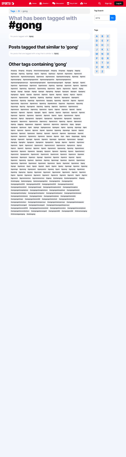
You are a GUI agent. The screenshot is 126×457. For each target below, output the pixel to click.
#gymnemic (66, 172)
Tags (12, 11)
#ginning (70, 127)
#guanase (81, 154)
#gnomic (80, 133)
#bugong (29, 70)
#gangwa (73, 91)
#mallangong (15, 181)
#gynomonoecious (38, 178)
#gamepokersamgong (63, 76)
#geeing (47, 106)
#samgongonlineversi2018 (19, 208)
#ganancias (66, 88)
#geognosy (76, 118)
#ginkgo (36, 127)
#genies (51, 112)
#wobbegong (31, 214)
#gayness (62, 103)
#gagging (70, 70)
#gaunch (80, 100)
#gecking (40, 106)
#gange (20, 91)
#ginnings (78, 127)
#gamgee (68, 82)
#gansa (51, 94)
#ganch (74, 88)
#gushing (14, 172)
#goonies (36, 148)
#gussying (22, 172)
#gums (59, 163)
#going (83, 136)
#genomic (39, 115)
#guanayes (23, 157)
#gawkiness (34, 103)
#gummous (51, 163)
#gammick (14, 88)
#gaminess (33, 85)
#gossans (23, 151)
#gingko (78, 124)
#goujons (47, 151)
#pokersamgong (26, 181)
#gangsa (41, 91)
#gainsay (44, 73)
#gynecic (71, 175)
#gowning (63, 151)
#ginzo (13, 130)
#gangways (14, 94)
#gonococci (29, 145)
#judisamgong (57, 178)
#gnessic (47, 133)
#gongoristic (49, 142)
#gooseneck (52, 148)
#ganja (22, 94)
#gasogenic (75, 97)
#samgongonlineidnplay (18, 193)
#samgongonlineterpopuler (75, 202)
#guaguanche (24, 154)
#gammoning (41, 88)
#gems (50, 109)
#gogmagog (75, 136)
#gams (59, 88)
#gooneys (28, 148)
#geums (69, 121)
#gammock (31, 88)
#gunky (60, 166)
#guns (57, 169)
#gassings (31, 100)
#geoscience (53, 121)
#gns (62, 136)
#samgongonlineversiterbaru (20, 211)
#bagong (14, 70)
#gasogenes (66, 97)
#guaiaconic (35, 154)
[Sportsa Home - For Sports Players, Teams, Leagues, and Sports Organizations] (9, 3)
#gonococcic (39, 145)
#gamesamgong (16, 79)
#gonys (79, 145)
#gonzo (13, 148)
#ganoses (37, 94)
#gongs (57, 142)
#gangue (57, 91)
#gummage (54, 160)
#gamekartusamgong (27, 76)
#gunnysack (32, 169)
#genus (77, 115)
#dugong (54, 70)
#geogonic (14, 121)
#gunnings (14, 169)
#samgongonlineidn (73, 190)
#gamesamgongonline (47, 79)
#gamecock (78, 73)
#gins (85, 127)
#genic (44, 112)
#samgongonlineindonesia (72, 193)
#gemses (64, 109)
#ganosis (44, 94)
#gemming (34, 109)
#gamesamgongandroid (30, 79)
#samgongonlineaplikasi (57, 190)
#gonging (14, 142)
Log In (118, 3)
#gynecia (63, 175)
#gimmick (47, 124)
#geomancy (43, 121)
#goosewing (61, 148)
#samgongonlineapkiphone (19, 190)
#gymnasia (37, 172)
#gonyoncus (71, 145)
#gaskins (57, 97)
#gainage (14, 73)
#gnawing (58, 130)
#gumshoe (66, 163)
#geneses (14, 112)
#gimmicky (64, 124)
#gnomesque (72, 133)
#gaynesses (70, 103)
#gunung (64, 169)
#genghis (37, 112)
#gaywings (14, 106)
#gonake (37, 139)
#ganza (72, 94)
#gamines (14, 85)
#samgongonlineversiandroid (39, 208)
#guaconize (14, 154)
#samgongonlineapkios (70, 187)
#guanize (64, 157)
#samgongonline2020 (49, 184)
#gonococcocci (50, 145)
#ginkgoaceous (46, 127)
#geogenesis (30, 118)
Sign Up (108, 3)
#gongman (30, 142)
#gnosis (56, 136)
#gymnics (82, 172)
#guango (40, 157)
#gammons (51, 88)
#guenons (14, 160)
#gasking (41, 97)
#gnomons (41, 136)
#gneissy (39, 133)
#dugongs (62, 70)
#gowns (70, 151)
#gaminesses (43, 85)
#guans (78, 157)
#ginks (63, 127)
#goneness (61, 139)
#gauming (57, 100)
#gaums (73, 100)
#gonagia (29, 139)
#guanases (14, 157)
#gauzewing (15, 103)
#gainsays (52, 73)
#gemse (57, 109)
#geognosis (67, 118)
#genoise (22, 115)
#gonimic (72, 142)
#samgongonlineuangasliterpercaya (58, 205)
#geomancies (33, 121)
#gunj (28, 166)
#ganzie (79, 94)
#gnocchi (55, 133)
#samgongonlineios (36, 196)
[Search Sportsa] (99, 3)
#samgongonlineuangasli (19, 205)
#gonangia (53, 139)
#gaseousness (23, 97)
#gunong (51, 169)
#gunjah (41, 166)
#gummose (23, 163)
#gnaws (74, 130)
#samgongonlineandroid (65, 184)
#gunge (13, 166)
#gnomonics (32, 136)
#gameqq (75, 76)
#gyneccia (54, 175)
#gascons (14, 97)
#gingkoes (14, 127)
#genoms (47, 115)
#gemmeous (15, 109)
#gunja (34, 166)
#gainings (29, 73)
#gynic (78, 175)
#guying (29, 172)
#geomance (23, 121)
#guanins (56, 157)
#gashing (33, 97)
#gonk (21, 145)
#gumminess (81, 160)
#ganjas (29, 94)
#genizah (74, 112)
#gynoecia (14, 178)
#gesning (62, 121)
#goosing (70, 148)
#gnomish (14, 136)
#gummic (72, 160)
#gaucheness (40, 100)
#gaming (51, 85)
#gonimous (80, 142)
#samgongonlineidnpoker (36, 193)
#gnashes (49, 130)
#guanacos (72, 154)
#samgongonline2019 (33, 184)
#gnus (68, 136)
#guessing (22, 160)
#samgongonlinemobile (68, 196)
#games (82, 76)
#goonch (20, 148)
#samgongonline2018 (18, 184)
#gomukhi (21, 139)
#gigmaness (29, 124)
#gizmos (35, 130)
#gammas (84, 85)
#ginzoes (20, 130)
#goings (13, 139)
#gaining (21, 73)
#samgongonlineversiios (58, 208)
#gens (60, 115)
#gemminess (25, 109)
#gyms (13, 175)
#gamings (59, 85)
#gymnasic (46, 172)
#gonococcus (61, 145)
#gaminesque (23, 85)
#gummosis (42, 163)
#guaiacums (45, 154)
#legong (81, 178)
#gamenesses (50, 76)
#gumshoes (75, 163)
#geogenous (48, 118)
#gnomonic (22, 136)
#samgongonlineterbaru (18, 202)
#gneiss (81, 130)
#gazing (22, 106)
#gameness (40, 76)
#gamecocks (15, 76)
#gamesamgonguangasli (55, 82)
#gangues (65, 91)
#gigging (20, 124)
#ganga (13, 91)
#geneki (72, 109)
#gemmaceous (73, 106)
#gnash (42, 130)
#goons (43, 148)
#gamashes (68, 73)
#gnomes (63, 133)
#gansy (65, 94)
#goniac (64, 142)
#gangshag (49, 91)
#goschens (14, 151)
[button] (33, 3)
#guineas (30, 160)
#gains (37, 73)
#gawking (43, 103)
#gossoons (31, 151)
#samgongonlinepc (17, 199)
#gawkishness (52, 103)
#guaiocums (54, 154)
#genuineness (68, 115)
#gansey (59, 94)
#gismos (27, 130)
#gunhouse (21, 166)
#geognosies (58, 118)
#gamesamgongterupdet (37, 82)
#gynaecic (45, 175)
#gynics (84, 175)
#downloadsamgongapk (41, 70)
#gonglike (22, 142)
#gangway (81, 91)
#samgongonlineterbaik (49, 199)
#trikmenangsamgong (18, 214)
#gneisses (14, 133)
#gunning (84, 166)
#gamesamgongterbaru (63, 79)
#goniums (14, 145)
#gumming (14, 163)
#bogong (21, 70)
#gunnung (23, 169)
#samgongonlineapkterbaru (38, 190)
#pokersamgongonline (40, 181)
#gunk (48, 166)
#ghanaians (78, 121)
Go (112, 18)
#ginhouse (23, 127)
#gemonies (42, 109)
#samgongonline (54, 181)
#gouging (40, 151)
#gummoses (32, 163)
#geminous (63, 106)
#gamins (76, 85)
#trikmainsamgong (81, 211)
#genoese (14, 115)
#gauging (49, 100)
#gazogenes (31, 106)
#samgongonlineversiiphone (76, 208)
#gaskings (49, 97)
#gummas (63, 160)
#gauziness (24, 103)
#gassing (23, 100)
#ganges (27, 91)
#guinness (38, 160)
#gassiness (14, 100)
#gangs (34, 91)
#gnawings (66, 130)
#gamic (82, 82)
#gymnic (74, 172)
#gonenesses (71, 139)
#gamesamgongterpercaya (19, 82)
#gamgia (75, 82)
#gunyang (72, 169)
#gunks (54, 166)
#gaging (77, 70)
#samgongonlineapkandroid (52, 187)
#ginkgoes (55, 127)
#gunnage (68, 166)
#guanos (71, 157)
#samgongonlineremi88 (32, 199)
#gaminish (68, 85)
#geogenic (39, 118)
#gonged (80, 139)
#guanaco (63, 154)
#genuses (14, 118)
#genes (79, 109)
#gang (81, 88)
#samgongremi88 (54, 211)
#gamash (60, 73)
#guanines (47, 157)
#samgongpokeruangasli (39, 211)
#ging (71, 124)
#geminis (55, 106)
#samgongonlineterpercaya (36, 202)
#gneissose (31, 133)
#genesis (30, 112)
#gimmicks (55, 124)
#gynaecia (37, 175)
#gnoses (49, 136)
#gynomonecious (25, 178)
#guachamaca (79, 151)
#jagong (48, 178)
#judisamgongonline (70, 178)
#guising (46, 160)
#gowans (55, 151)
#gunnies (76, 166)
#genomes (30, 115)
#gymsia (20, 175)
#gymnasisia (56, 172)
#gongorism (39, 142)
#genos (54, 115)
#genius (58, 112)
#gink (30, 127)
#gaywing (79, 103)
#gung (83, 163)
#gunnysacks (42, 169)
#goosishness (79, 148)
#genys (21, 118)
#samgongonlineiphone (51, 196)
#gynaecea (28, 175)
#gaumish (66, 100)
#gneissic (22, 133)
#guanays (32, 157)
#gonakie (45, 139)
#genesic (22, 112)
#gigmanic (38, 124)
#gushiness (80, 169)
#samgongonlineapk (34, 187)
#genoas (82, 112)
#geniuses (66, 112)
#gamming (23, 88)
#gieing (13, 124)
